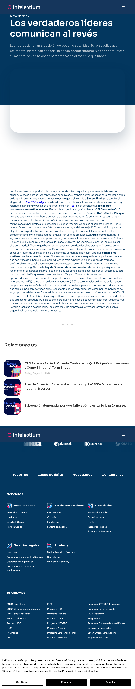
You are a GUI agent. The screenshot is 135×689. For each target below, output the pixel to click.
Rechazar (67, 682)
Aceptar (111, 682)
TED (72, 205)
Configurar (22, 682)
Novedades (18, 16)
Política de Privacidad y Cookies (80, 671)
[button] (123, 7)
